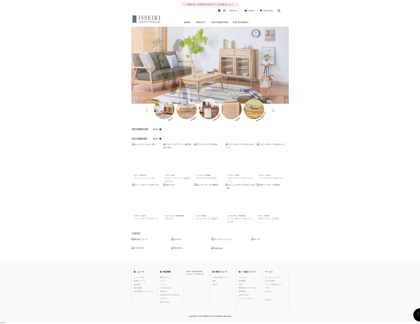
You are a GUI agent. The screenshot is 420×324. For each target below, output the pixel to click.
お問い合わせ (250, 10)
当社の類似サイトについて (143, 291)
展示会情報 (138, 288)
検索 (279, 10)
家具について (221, 272)
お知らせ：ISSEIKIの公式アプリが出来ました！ (210, 4)
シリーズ (163, 284)
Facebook (218, 10)
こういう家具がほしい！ (274, 284)
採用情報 (242, 291)
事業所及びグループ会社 (248, 288)
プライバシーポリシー (247, 298)
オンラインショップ (272, 277)
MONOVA (163, 291)
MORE (157, 130)
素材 (214, 281)
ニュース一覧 (139, 277)
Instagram (222, 10)
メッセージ (243, 277)
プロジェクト (201, 22)
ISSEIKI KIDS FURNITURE (169, 295)
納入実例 (137, 284)
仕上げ (214, 284)
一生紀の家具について (220, 22)
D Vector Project (165, 288)
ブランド (163, 281)
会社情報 (233, 10)
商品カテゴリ (165, 277)
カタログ (163, 298)
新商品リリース (139, 281)
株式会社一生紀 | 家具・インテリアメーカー (145, 19)
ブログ (267, 288)
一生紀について (248, 272)
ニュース (187, 22)
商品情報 (167, 272)
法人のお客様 (240, 22)
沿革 (240, 284)
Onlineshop (266, 10)
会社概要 (242, 281)
